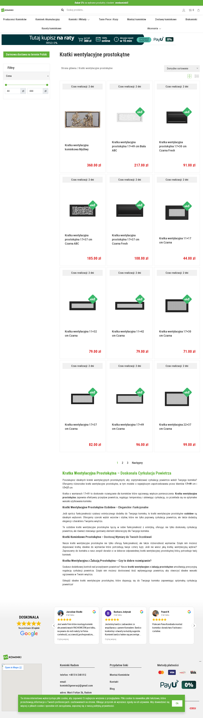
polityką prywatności (103, 705)
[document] (101, 359)
